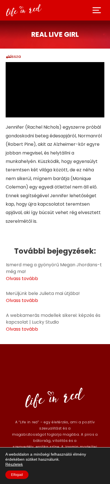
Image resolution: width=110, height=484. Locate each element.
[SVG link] (97, 10)
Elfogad (17, 475)
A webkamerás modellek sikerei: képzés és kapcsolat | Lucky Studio (53, 318)
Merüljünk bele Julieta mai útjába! (43, 293)
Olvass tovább (22, 278)
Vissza (14, 56)
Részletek (14, 464)
